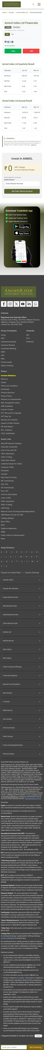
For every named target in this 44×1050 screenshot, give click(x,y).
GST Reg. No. (6, 416)
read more (33, 144)
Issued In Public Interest (10, 423)
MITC (3, 525)
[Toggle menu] (39, 4)
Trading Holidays (7, 518)
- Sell (31, 51)
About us (4, 379)
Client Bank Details (8, 460)
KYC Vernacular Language (11, 413)
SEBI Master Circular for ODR (12, 515)
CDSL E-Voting (6, 457)
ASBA (3, 532)
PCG (28, 338)
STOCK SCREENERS (8, 938)
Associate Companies (9, 447)
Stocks (11, 12)
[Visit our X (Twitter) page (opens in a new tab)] (16, 304)
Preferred (30, 342)
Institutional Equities (8, 342)
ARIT (3, 338)
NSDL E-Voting (6, 505)
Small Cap (16, 27)
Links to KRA (6, 498)
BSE (7, 34)
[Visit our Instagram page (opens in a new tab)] (10, 304)
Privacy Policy (6, 396)
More (3, 539)
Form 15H (4, 491)
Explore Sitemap (32, 572)
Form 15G (4, 484)
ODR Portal (5, 508)
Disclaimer (5, 471)
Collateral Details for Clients (11, 464)
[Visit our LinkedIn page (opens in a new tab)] (29, 304)
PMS (2, 359)
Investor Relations (8, 375)
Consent (4, 474)
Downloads (5, 389)
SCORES (21, 978)
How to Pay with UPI (9, 450)
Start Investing (35, 1047)
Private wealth (6, 362)
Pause (38, 1036)
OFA (2, 355)
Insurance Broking (8, 345)
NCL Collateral (6, 430)
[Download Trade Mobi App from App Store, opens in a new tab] (22, 232)
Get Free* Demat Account (22, 191)
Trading (8, 27)
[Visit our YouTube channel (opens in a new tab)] (23, 304)
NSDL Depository (7, 501)
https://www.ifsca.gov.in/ (33, 798)
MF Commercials (7, 481)
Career (3, 382)
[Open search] (33, 4)
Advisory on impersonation (11, 399)
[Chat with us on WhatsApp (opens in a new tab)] (35, 304)
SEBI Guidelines (7, 406)
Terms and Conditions (9, 386)
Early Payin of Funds (9, 477)
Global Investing (7, 366)
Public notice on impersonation (12, 535)
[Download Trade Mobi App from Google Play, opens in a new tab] (22, 226)
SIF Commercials (7, 488)
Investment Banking (8, 348)
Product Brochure (7, 393)
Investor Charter (7, 409)
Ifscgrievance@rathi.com (11, 797)
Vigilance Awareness (9, 528)
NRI (27, 335)
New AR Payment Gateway (11, 443)
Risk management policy (10, 403)
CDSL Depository (7, 454)
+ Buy (13, 51)
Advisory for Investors (9, 420)
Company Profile (7, 467)
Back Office (5, 522)
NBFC (3, 352)
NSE (12, 34)
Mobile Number (9, 180)
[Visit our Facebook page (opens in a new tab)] (4, 304)
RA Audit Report (7, 427)
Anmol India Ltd (22, 12)
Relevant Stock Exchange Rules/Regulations (18, 511)
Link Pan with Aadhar (9, 494)
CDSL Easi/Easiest (8, 433)
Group (3, 335)
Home (4, 12)
